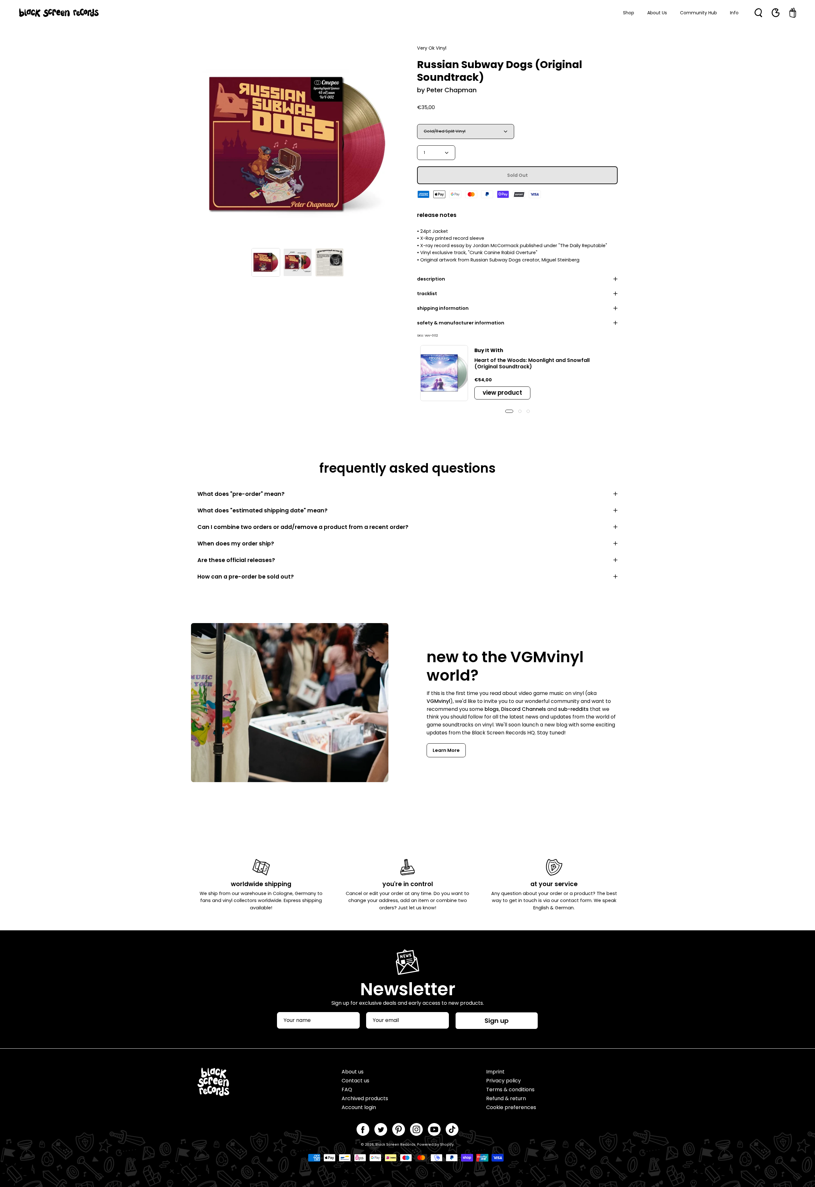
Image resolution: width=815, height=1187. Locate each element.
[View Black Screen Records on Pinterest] (398, 1129)
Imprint (495, 1071)
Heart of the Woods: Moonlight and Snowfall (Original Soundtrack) (532, 363)
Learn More (446, 750)
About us (353, 1071)
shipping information (443, 308)
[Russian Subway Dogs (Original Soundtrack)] (266, 262)
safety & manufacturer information (460, 323)
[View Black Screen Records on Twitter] (380, 1129)
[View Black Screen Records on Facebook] (363, 1129)
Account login (359, 1107)
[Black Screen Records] (59, 13)
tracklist (427, 293)
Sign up (497, 1020)
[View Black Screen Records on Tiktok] (452, 1129)
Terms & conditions (510, 1089)
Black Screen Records (395, 1144)
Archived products (365, 1098)
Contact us (355, 1080)
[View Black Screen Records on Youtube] (434, 1129)
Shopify (447, 1144)
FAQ (347, 1089)
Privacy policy (503, 1080)
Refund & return (506, 1098)
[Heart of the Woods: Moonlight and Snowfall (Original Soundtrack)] (444, 373)
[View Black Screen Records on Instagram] (416, 1129)
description (431, 279)
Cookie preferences (511, 1107)
